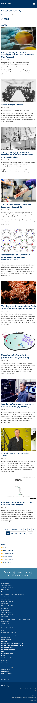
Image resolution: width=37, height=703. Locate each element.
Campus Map (5, 671)
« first (7, 529)
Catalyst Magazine (8, 553)
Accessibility (32, 691)
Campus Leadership (7, 667)
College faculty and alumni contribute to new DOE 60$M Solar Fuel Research (17, 54)
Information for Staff (7, 647)
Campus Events (6, 669)
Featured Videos (8, 560)
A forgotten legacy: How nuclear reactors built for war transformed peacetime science (17, 154)
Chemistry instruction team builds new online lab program (17, 503)
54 (34, 530)
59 (24, 533)
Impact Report (7, 556)
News (8, 15)
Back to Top (33, 700)
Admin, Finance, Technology (8, 635)
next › (31, 533)
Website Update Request (8, 658)
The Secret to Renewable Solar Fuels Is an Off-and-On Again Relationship (18, 307)
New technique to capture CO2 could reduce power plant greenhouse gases (15, 257)
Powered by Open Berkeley (28, 689)
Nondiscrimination (30, 693)
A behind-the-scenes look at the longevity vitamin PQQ (16, 205)
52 (26, 530)
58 (20, 533)
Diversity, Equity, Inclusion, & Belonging (12, 643)
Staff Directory (5, 655)
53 (30, 530)
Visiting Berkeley (6, 673)
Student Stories (7, 563)
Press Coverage (8, 550)
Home (3, 15)
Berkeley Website (6, 663)
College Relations (6, 639)
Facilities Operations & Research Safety (12, 645)
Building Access (5, 637)
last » (20, 537)
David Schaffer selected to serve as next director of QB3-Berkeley (17, 405)
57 (16, 533)
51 (22, 530)
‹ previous (14, 529)
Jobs (2, 651)
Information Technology (8, 649)
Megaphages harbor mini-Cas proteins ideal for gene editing (15, 356)
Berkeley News (5, 665)
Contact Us (4, 641)
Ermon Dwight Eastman (12, 104)
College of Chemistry (11, 10)
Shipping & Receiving (7, 653)
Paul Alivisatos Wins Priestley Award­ (15, 454)
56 (12, 533)
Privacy (33, 695)
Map (2, 592)
